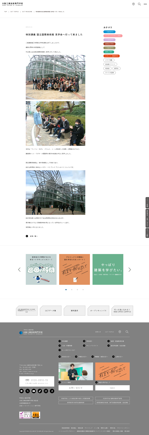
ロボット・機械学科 (111, 56)
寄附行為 (112, 428)
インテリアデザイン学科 (113, 36)
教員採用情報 (65, 428)
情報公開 (80, 428)
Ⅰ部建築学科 (109, 32)
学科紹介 (89, 341)
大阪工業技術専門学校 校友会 (28, 400)
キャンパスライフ (92, 345)
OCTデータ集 (50, 310)
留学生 (116, 68)
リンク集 (96, 428)
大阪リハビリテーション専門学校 (29, 406)
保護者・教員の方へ (101, 356)
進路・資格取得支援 (117, 341)
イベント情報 (147, 202)
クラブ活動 (108, 60)
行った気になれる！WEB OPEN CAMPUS (122, 310)
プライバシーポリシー (123, 428)
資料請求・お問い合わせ (147, 218)
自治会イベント (110, 64)
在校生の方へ (66, 356)
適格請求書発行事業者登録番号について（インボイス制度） (94, 431)
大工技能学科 (109, 40)
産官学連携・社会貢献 (118, 345)
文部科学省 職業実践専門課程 (112, 398)
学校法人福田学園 (25, 398)
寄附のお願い (104, 428)
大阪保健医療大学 (25, 403)
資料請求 (74, 310)
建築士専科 (108, 52)
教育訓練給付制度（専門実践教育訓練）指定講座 (112, 402)
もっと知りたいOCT (68, 350)
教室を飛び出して (104, 382)
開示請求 (127, 431)
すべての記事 (109, 72)
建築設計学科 (109, 44)
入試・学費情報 (67, 345)
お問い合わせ (76, 387)
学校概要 (65, 341)
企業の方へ (119, 356)
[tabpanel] (41, 269)
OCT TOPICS (109, 332)
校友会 (107, 68)
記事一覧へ (34, 236)
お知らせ (98, 332)
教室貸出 (73, 428)
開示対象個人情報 (118, 431)
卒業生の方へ (82, 356)
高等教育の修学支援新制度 (75, 402)
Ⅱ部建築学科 (109, 48)
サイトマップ (88, 428)
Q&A (112, 387)
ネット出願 (147, 233)
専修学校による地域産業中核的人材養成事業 (75, 398)
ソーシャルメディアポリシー (67, 431)
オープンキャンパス (98, 310)
